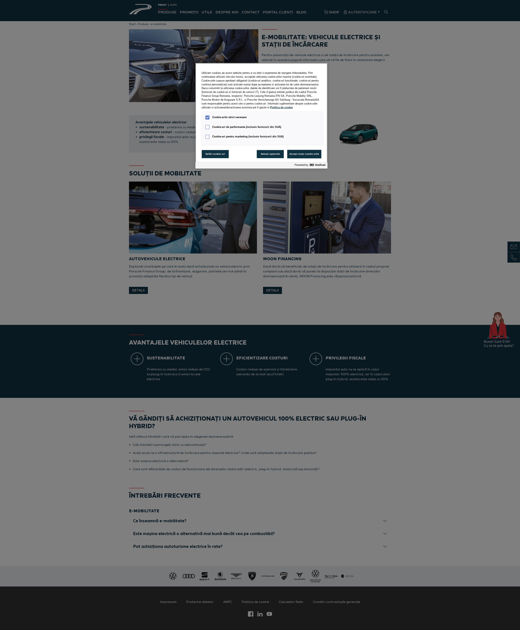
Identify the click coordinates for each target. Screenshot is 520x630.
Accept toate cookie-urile (304, 154)
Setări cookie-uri (215, 154)
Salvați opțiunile (270, 154)
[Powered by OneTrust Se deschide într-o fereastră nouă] (310, 166)
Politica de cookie (281, 107)
